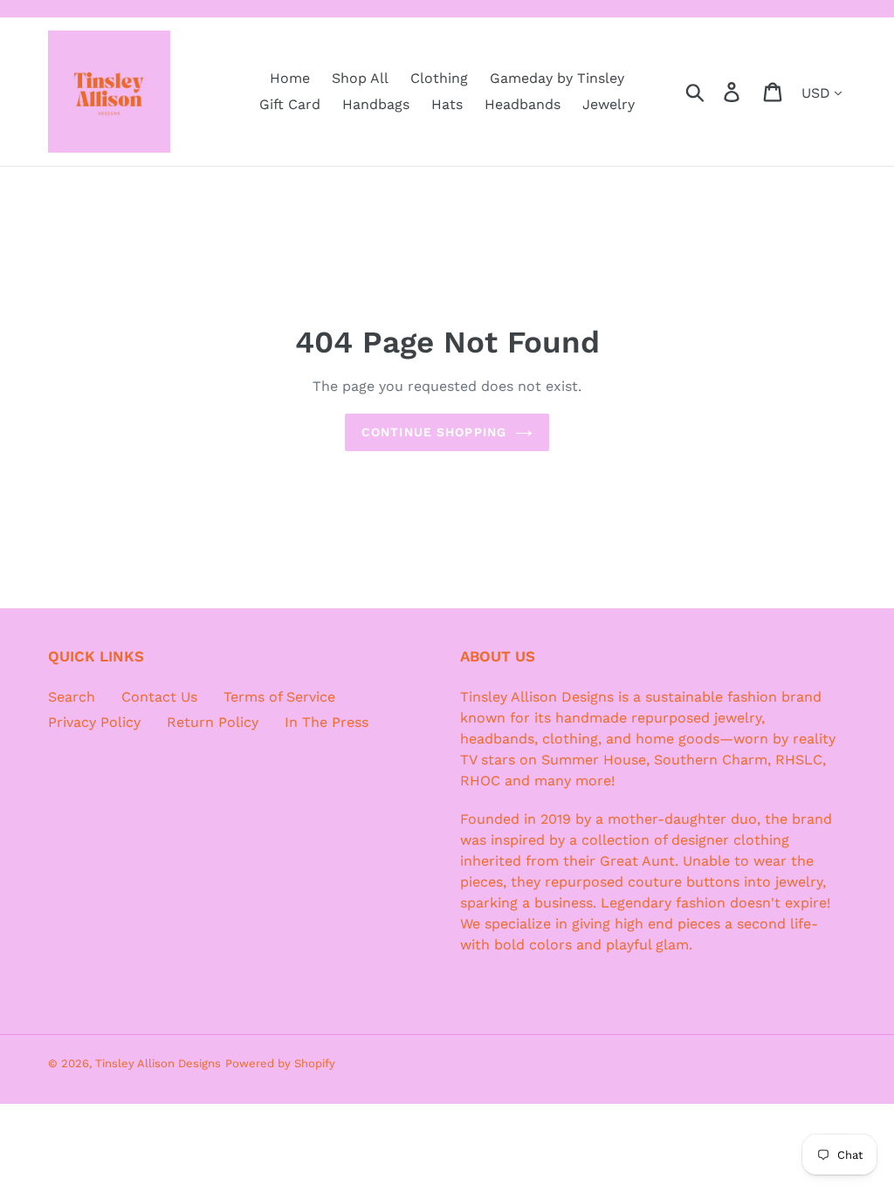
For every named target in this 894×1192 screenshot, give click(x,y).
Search (71, 696)
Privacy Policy (94, 722)
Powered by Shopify (280, 1063)
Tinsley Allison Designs (158, 1063)
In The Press (326, 722)
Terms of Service (279, 696)
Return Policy (212, 722)
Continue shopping (433, 432)
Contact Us (159, 696)
